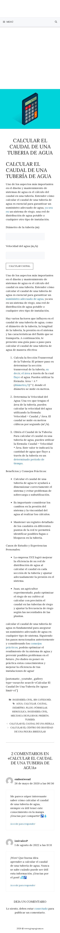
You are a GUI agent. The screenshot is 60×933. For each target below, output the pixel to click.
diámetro (19, 707)
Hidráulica (19, 711)
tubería (30, 719)
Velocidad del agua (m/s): (22, 246)
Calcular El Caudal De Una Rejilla (31, 723)
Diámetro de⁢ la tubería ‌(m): (23, 227)
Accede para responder (22, 823)
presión (44, 715)
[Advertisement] (30, 58)
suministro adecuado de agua (25, 299)
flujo (29, 707)
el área (25, 373)
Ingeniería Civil (22, 699)
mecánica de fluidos (24, 715)
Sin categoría (42, 699)
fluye (17, 377)
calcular (30, 703)
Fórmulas (40, 707)
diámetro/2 (22, 385)
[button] (56, 22)
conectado (41, 908)
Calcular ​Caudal (19, 266)
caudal (42, 703)
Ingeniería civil (37, 711)
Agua (19, 703)
